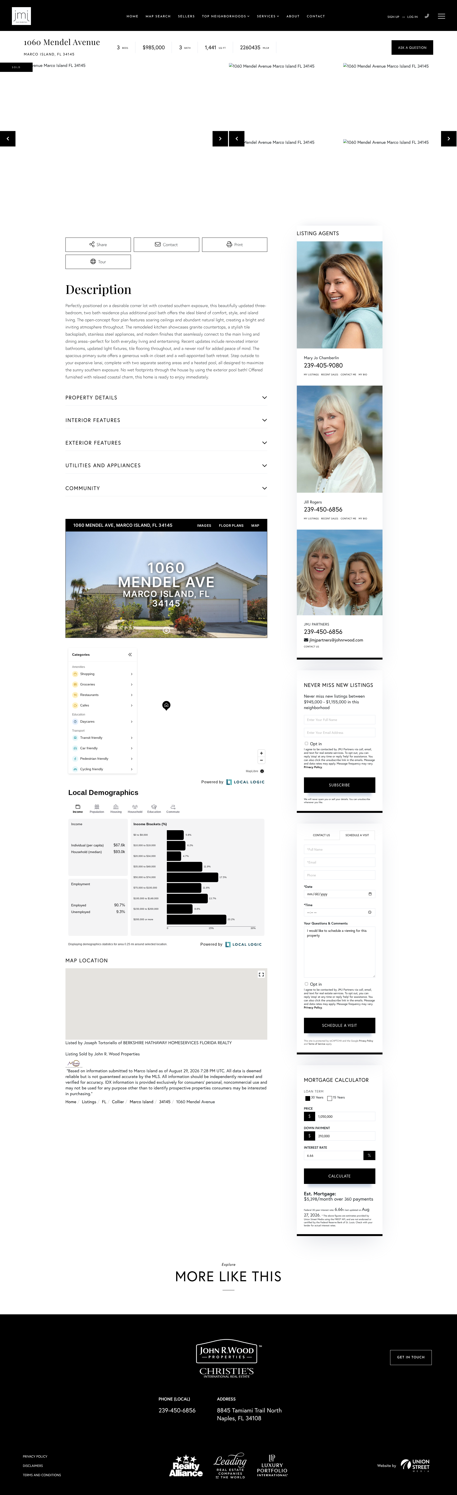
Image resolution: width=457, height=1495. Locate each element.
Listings (89, 1101)
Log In (412, 17)
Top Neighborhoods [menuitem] (224, 16)
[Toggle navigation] (441, 16)
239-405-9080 (323, 365)
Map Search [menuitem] (158, 16)
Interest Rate (315, 1147)
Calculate (339, 1175)
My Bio (363, 374)
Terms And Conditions (42, 1475)
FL (104, 1101)
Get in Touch (411, 1357)
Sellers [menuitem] (186, 16)
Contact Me (348, 374)
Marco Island (142, 1101)
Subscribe (339, 784)
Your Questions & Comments (326, 923)
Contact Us (311, 646)
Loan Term (314, 1091)
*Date (308, 886)
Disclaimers (33, 1465)
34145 (164, 1101)
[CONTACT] (412, 47)
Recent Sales (329, 374)
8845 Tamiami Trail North (249, 1414)
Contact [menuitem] (316, 16)
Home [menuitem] (133, 16)
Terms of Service (316, 1043)
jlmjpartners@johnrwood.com (336, 640)
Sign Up (393, 17)
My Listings (311, 374)
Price (308, 1108)
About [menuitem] (293, 16)
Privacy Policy (313, 767)
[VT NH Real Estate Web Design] (415, 1465)
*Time (308, 905)
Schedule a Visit (357, 835)
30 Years (317, 1097)
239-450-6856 (427, 16)
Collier (118, 1101)
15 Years (339, 1097)
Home (70, 1101)
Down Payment (317, 1128)
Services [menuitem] (266, 16)
